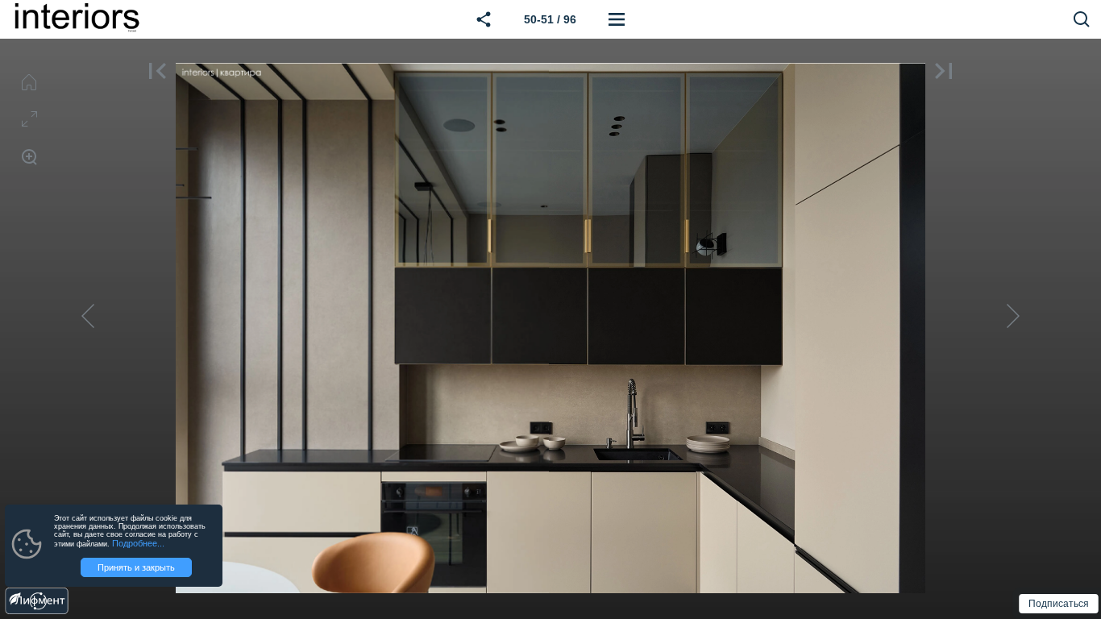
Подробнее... (138, 543)
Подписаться (1059, 604)
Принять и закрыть (136, 567)
